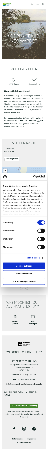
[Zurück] (21, 287)
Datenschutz (17, 439)
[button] (43, 4)
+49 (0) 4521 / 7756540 (26, 374)
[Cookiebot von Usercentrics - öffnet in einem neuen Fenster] (34, 176)
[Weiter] (27, 287)
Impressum (31, 439)
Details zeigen (33, 258)
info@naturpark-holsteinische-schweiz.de (24, 384)
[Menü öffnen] (37, 4)
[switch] (41, 231)
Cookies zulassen (24, 266)
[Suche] (32, 4)
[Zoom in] (5, 170)
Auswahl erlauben (24, 274)
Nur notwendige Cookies (24, 281)
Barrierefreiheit (24, 443)
